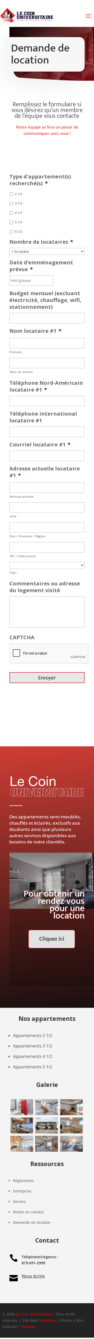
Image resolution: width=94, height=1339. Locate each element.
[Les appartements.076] (21, 1132)
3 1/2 (18, 203)
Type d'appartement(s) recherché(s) (40, 180)
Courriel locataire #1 (39, 444)
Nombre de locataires (41, 241)
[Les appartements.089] (46, 1113)
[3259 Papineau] (46, 1132)
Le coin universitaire (33, 1314)
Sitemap (28, 1326)
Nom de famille (21, 372)
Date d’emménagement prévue (41, 266)
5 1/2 (18, 222)
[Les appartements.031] (21, 1150)
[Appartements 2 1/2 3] (21, 1113)
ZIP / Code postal (23, 556)
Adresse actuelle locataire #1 (44, 472)
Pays (13, 572)
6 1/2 (18, 231)
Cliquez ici (51, 939)
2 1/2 (18, 194)
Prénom (16, 352)
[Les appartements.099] (71, 1113)
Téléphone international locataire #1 (43, 417)
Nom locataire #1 (35, 331)
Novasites (47, 1320)
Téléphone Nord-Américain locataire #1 (46, 386)
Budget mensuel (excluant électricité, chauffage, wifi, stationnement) (45, 300)
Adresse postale (22, 496)
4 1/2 (18, 213)
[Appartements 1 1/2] (46, 1150)
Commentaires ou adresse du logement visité (44, 587)
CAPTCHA (21, 637)
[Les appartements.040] (71, 1132)
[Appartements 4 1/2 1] (71, 1150)
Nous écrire (33, 1276)
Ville (13, 516)
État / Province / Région (28, 536)
